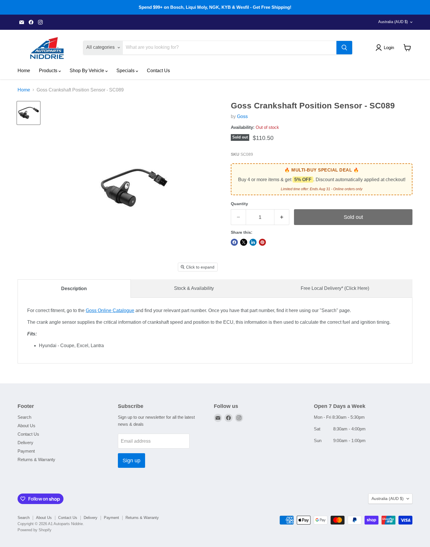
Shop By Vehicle (87, 70)
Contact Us (158, 70)
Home (24, 70)
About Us (26, 425)
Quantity (239, 203)
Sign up (131, 460)
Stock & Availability (194, 288)
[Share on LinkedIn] (253, 242)
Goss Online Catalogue (110, 310)
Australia (393, 22)
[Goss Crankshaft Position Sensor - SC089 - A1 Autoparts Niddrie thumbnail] (28, 112)
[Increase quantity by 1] (281, 217)
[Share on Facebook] (234, 242)
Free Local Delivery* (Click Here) (335, 288)
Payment (26, 451)
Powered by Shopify (34, 530)
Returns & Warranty (36, 459)
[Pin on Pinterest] (262, 242)
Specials (126, 70)
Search (24, 417)
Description (74, 288)
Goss (242, 116)
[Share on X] (243, 242)
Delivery (25, 442)
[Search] (344, 47)
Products (49, 70)
